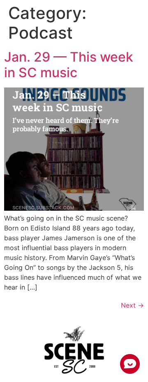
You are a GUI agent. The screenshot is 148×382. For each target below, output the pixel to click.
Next (132, 305)
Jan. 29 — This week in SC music (68, 65)
